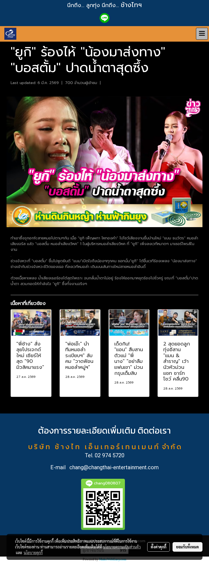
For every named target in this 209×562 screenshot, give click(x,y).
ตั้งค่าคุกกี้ (158, 546)
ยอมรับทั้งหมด (187, 546)
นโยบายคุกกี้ (33, 552)
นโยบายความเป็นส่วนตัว (122, 546)
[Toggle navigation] (202, 34)
